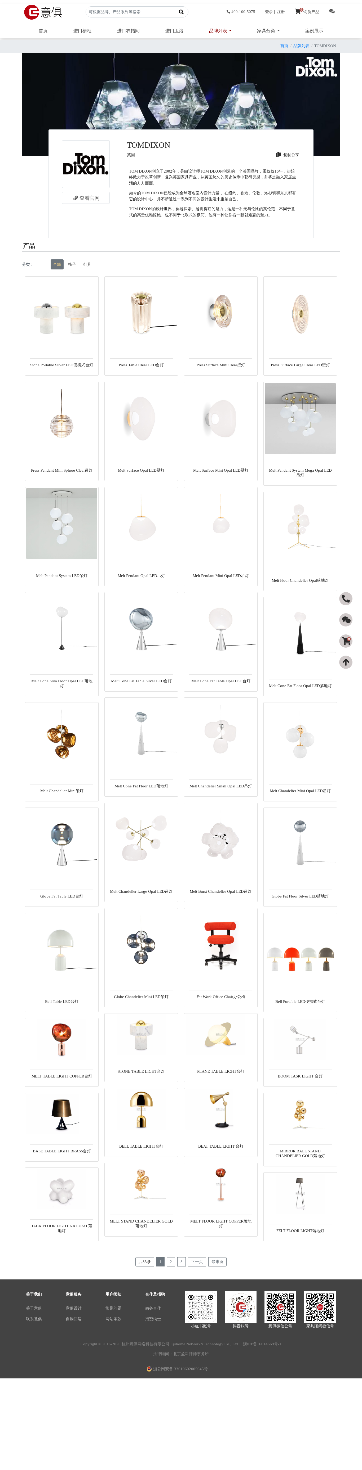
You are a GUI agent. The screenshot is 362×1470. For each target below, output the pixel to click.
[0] (346, 650)
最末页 (217, 1262)
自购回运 (74, 1319)
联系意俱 (34, 1319)
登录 (269, 12)
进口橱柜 (82, 30)
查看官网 (90, 198)
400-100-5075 (243, 12)
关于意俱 (34, 1308)
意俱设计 (74, 1308)
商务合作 (153, 1308)
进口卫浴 (174, 30)
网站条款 (113, 1319)
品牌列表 (301, 46)
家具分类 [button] (266, 30)
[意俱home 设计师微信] (332, 12)
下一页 (197, 1262)
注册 (281, 12)
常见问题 (113, 1308)
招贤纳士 (153, 1319)
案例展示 (314, 30)
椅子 (72, 264)
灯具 (87, 264)
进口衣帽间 (128, 30)
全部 (57, 264)
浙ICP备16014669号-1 (262, 1344)
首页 (43, 30)
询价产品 (310, 12)
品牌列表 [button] (218, 30)
